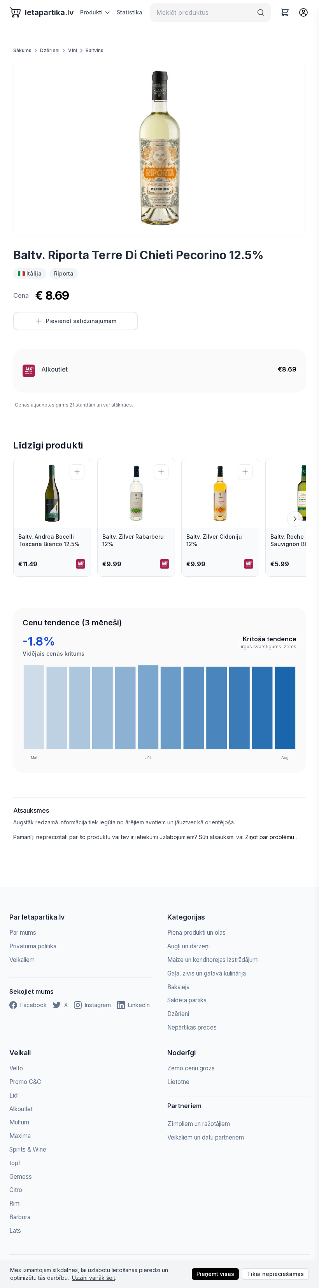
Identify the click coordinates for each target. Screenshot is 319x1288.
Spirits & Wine (27, 1149)
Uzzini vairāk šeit (93, 1277)
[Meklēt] (261, 12)
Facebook (33, 1005)
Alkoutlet (54, 369)
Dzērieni (50, 50)
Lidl (14, 1095)
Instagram (98, 1005)
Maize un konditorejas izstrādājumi (213, 959)
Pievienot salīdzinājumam (81, 321)
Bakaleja (178, 987)
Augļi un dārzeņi (188, 946)
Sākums (22, 50)
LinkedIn (139, 1005)
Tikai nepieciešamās (275, 1274)
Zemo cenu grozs (191, 1068)
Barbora (19, 1217)
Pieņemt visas (215, 1274)
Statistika (129, 12)
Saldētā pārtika (187, 1000)
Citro (15, 1190)
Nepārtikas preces (192, 1027)
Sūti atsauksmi (217, 837)
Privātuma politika (32, 946)
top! (14, 1163)
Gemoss (20, 1176)
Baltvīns (94, 50)
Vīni (72, 50)
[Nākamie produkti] (295, 519)
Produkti (91, 12)
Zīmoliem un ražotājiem (198, 1123)
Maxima (20, 1136)
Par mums (22, 932)
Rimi (15, 1203)
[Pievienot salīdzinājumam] (77, 471)
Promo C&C (25, 1082)
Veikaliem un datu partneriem (205, 1137)
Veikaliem (22, 959)
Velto (16, 1068)
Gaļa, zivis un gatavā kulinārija (206, 973)
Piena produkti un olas (196, 932)
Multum (19, 1122)
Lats (15, 1230)
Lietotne (178, 1082)
